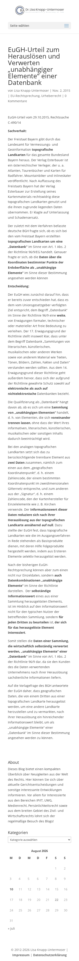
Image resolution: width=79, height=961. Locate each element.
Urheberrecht (51, 96)
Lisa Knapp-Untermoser (31, 90)
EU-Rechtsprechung (25, 96)
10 (11, 889)
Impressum (21, 955)
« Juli (11, 928)
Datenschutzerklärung (50, 955)
